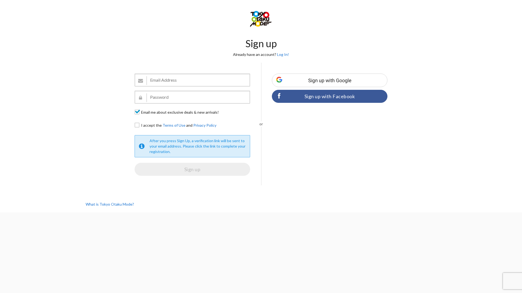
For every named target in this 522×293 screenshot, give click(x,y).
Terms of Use (174, 125)
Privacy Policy (204, 125)
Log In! (283, 54)
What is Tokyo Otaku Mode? (110, 204)
